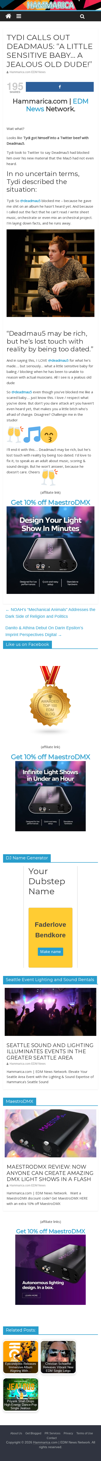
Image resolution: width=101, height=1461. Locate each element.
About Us (16, 1433)
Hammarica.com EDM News (28, 72)
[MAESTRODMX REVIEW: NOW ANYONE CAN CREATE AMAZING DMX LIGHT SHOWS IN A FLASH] (50, 1112)
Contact (52, 1438)
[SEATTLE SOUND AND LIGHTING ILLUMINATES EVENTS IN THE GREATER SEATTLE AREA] (50, 990)
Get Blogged (33, 1433)
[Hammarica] (50, 3)
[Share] (60, 87)
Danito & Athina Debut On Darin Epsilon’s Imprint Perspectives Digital (44, 631)
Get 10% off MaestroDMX (50, 502)
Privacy (68, 1433)
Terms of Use (84, 1433)
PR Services (52, 1433)
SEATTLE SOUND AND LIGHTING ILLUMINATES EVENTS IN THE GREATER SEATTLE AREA (50, 1051)
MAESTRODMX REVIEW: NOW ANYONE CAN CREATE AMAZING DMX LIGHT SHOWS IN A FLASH (50, 1173)
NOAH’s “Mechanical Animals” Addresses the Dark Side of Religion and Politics (50, 613)
